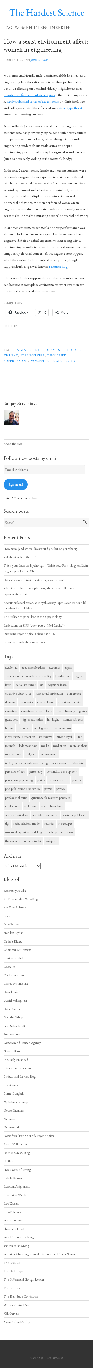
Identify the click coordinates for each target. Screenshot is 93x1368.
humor (9, 728)
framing (70, 711)
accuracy (54, 667)
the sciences (12, 841)
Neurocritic (11, 1119)
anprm (68, 667)
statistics (49, 823)
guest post (11, 719)
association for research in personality (28, 676)
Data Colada (12, 1009)
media (45, 745)
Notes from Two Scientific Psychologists (29, 1135)
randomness (12, 806)
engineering (28, 350)
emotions (64, 702)
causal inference (26, 685)
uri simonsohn (33, 841)
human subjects (73, 719)
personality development (62, 771)
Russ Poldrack (12, 1212)
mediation (59, 745)
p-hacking (78, 763)
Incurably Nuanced (16, 1060)
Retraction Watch (15, 1195)
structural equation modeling (23, 832)
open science (60, 763)
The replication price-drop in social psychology (33, 617)
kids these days (28, 745)
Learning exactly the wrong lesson (25, 642)
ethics (77, 702)
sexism (49, 350)
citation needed (13, 958)
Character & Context (17, 950)
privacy (60, 789)
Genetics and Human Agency (22, 1042)
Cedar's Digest (13, 941)
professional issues (16, 797)
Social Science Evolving (19, 1237)
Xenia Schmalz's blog (17, 1322)
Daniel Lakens (12, 992)
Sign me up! (15, 484)
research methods (52, 806)
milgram (31, 754)
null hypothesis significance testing (26, 763)
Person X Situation (15, 1144)
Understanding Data (16, 1305)
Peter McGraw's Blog (17, 1152)
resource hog (58, 266)
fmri (58, 711)
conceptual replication (49, 693)
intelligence (41, 728)
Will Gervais (11, 1313)
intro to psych (64, 737)
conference (74, 693)
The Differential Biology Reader (24, 1279)
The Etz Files (12, 1288)
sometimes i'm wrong (16, 1245)
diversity (10, 702)
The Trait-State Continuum (21, 1296)
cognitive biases (57, 685)
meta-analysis (78, 745)
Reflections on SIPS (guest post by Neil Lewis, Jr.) (35, 625)
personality (36, 771)
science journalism (16, 815)
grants (83, 711)
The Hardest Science (46, 12)
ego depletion (45, 702)
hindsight (53, 719)
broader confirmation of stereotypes (29, 94)
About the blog (13, 444)
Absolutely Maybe (15, 890)
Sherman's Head (14, 1229)
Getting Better (12, 1051)
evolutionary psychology (36, 711)
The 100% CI (12, 1262)
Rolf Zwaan (11, 1203)
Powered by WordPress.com (46, 1358)
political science (58, 780)
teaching (51, 832)
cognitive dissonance (18, 693)
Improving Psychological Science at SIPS (29, 634)
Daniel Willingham (15, 1000)
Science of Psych (14, 1220)
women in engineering (53, 360)
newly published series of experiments (33, 101)
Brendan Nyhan (14, 933)
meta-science (13, 754)
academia (11, 667)
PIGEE (8, 1161)
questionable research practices (50, 797)
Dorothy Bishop (13, 1017)
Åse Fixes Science (15, 907)
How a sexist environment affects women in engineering (46, 45)
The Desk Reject (14, 1271)
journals (10, 745)
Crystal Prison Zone (16, 983)
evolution (11, 711)
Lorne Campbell (14, 1093)
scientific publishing (75, 815)
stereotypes (32, 355)
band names (63, 676)
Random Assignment (17, 1186)
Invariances (11, 1085)
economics (26, 702)
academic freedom (33, 667)
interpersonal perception (20, 737)
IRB (80, 737)
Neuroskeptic (12, 1127)
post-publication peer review (22, 789)
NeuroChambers (14, 1110)
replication (30, 806)
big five (79, 676)
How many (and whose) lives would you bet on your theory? (41, 548)
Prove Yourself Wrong (17, 1169)
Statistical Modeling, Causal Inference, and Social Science (40, 1254)
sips (7, 823)
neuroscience (49, 754)
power (48, 789)
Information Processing (18, 1068)
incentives (24, 728)
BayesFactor (11, 924)
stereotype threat (70, 107)
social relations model (26, 823)
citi (42, 685)
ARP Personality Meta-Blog (21, 899)
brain (8, 685)
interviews (45, 737)
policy (41, 780)
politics (76, 780)
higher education (32, 719)
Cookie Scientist (14, 975)
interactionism (62, 728)
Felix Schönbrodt (14, 1026)
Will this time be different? (20, 557)
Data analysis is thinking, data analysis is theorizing (35, 580)
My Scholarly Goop (16, 1102)
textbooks (67, 832)
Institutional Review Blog (20, 1076)
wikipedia (52, 841)
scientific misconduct (45, 815)
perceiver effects (15, 771)
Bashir (7, 916)
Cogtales (9, 967)
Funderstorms (12, 1034)
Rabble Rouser (13, 1178)
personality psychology (19, 780)
